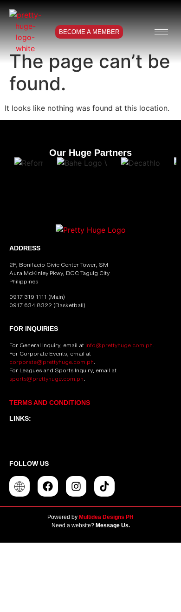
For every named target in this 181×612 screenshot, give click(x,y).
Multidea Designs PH (106, 517)
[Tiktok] (104, 486)
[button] (90, 441)
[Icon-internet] (19, 486)
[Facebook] (48, 486)
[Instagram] (76, 486)
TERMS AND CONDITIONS (49, 402)
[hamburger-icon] (161, 32)
